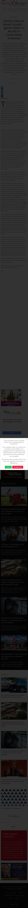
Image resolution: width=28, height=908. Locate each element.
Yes (8, 467)
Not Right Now (17, 467)
